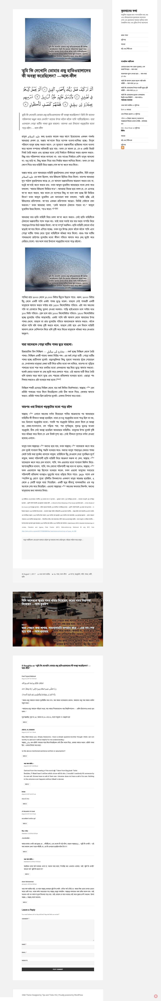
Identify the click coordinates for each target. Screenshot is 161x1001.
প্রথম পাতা (124, 35)
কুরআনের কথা (129, 11)
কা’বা (72, 574)
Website (25, 960)
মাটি (90, 574)
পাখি (82, 574)
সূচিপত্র (123, 40)
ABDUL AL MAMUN (28, 730)
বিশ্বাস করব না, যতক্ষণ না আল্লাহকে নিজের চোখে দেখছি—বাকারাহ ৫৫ (134, 121)
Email (24, 952)
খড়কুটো (77, 574)
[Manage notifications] (156, 996)
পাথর (86, 574)
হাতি (23, 577)
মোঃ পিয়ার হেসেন (127, 114)
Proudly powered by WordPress (70, 995)
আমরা (123, 44)
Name (24, 944)
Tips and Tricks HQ (49, 995)
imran (23, 792)
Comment (25, 918)
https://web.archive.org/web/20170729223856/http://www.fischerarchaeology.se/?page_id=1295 (49, 531)
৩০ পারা (56, 574)
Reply (25, 722)
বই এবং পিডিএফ (126, 49)
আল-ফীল (63, 574)
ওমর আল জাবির (126, 105)
